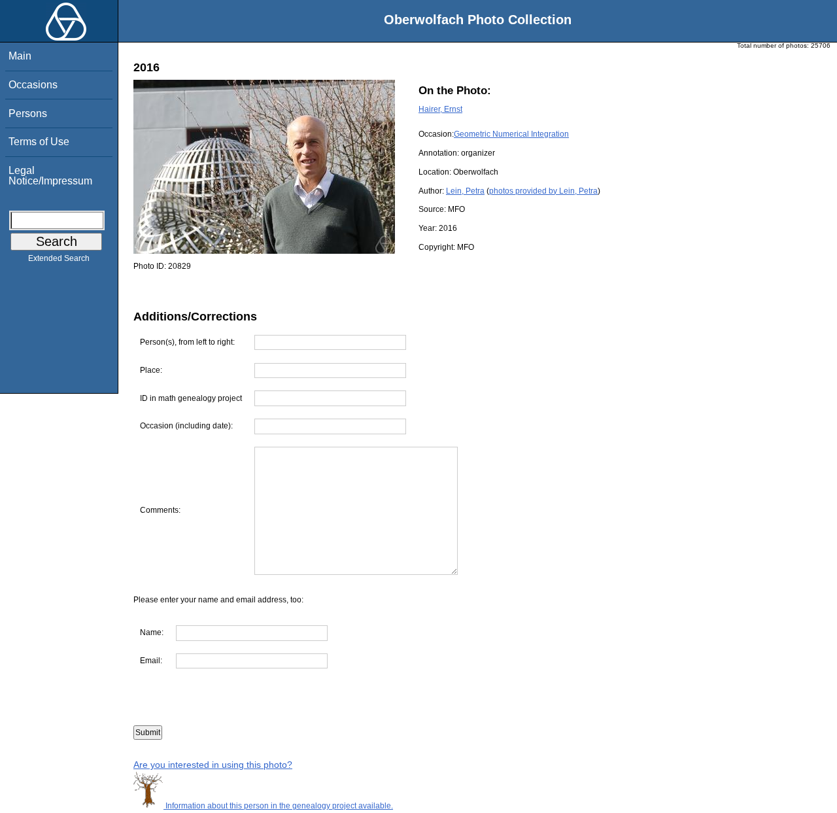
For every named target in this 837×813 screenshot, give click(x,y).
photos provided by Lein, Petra (543, 191)
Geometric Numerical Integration (511, 134)
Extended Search (59, 258)
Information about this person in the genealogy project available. (278, 805)
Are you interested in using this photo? (212, 764)
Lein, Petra (465, 191)
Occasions (33, 84)
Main (20, 55)
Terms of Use (39, 141)
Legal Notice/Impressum (50, 175)
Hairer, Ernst (440, 109)
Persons (28, 113)
